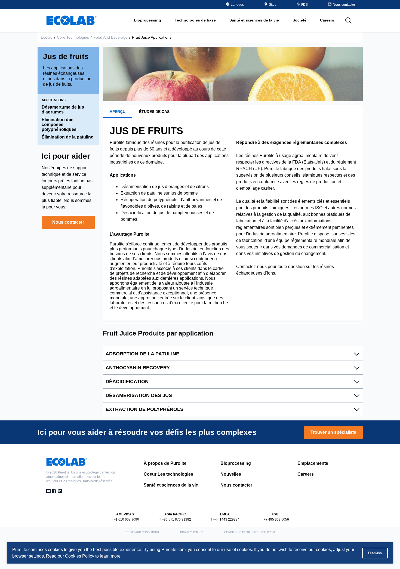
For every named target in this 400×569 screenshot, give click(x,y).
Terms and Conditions (142, 532)
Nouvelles (230, 474)
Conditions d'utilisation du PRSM (249, 532)
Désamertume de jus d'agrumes (63, 109)
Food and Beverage (110, 37)
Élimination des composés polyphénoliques (59, 124)
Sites (272, 5)
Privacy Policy (191, 532)
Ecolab (47, 37)
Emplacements (312, 463)
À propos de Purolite (165, 463)
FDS (304, 5)
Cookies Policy (79, 556)
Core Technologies (73, 37)
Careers (327, 20)
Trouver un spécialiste (333, 432)
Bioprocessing (235, 463)
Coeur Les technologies (168, 474)
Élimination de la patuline (67, 137)
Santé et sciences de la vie (171, 485)
